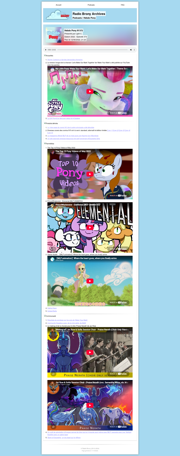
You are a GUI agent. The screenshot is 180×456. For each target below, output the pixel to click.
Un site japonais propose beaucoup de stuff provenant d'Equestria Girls (73, 138)
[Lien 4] (127, 130)
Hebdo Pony (90, 17)
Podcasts (91, 5)
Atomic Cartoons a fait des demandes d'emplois (64, 59)
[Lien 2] (115, 130)
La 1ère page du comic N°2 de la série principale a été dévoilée (70, 127)
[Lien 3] (121, 130)
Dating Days (52, 308)
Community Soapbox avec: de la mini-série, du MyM (66, 323)
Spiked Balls (52, 311)
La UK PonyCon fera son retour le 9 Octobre (63, 118)
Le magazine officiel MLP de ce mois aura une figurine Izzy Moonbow (72, 135)
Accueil (58, 5)
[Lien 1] (110, 130)
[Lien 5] (50, 133)
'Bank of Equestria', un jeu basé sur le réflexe (64, 437)
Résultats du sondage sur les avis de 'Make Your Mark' (67, 320)
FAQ (122, 5)
